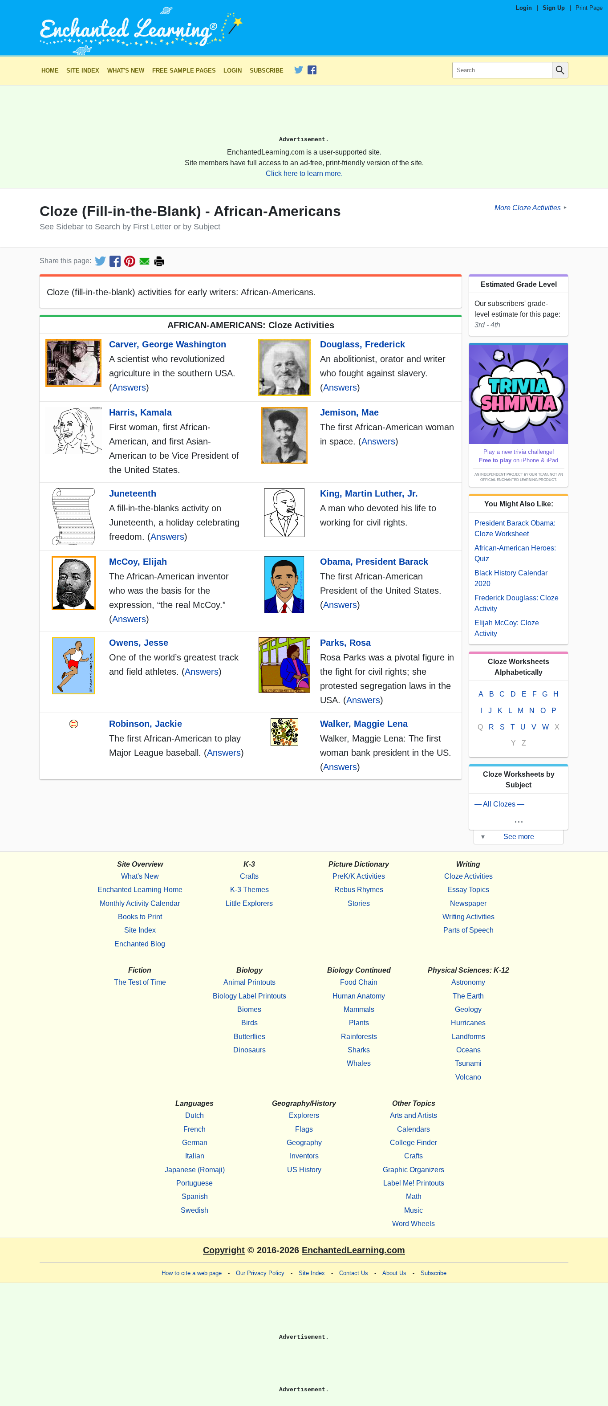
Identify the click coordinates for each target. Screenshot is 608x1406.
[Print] (159, 261)
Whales (359, 1063)
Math (414, 1196)
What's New (125, 70)
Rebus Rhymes (358, 889)
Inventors (304, 1156)
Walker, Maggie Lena (364, 724)
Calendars (413, 1129)
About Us (394, 1273)
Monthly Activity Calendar (140, 903)
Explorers (304, 1115)
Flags (304, 1129)
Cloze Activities (468, 876)
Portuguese (194, 1183)
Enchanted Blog (139, 944)
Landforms (468, 1036)
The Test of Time (140, 982)
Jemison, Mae (349, 412)
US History (304, 1170)
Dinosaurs (249, 1050)
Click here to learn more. (304, 173)
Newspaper (468, 903)
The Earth (468, 996)
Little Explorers (249, 903)
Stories (359, 903)
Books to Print (140, 917)
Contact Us (353, 1273)
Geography (304, 1142)
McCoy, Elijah (138, 561)
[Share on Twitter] (100, 261)
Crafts (249, 876)
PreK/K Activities (358, 876)
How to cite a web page (192, 1273)
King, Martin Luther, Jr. (369, 493)
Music (413, 1210)
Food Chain (358, 982)
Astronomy (468, 982)
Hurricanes (468, 1023)
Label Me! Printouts (413, 1183)
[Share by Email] (144, 261)
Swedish (194, 1210)
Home (50, 70)
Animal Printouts (249, 982)
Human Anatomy (358, 996)
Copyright (224, 1250)
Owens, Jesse (138, 643)
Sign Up (554, 7)
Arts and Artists (413, 1115)
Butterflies (249, 1036)
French (194, 1129)
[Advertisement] (304, 114)
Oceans (468, 1050)
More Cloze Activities (528, 207)
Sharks (359, 1050)
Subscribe (267, 70)
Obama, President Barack (374, 561)
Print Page (589, 7)
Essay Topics (468, 889)
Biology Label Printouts (249, 996)
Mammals (359, 1009)
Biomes (249, 1009)
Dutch (194, 1115)
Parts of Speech (468, 930)
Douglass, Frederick (362, 344)
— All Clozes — (499, 804)
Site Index (82, 70)
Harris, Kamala (140, 412)
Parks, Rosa (345, 643)
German (194, 1142)
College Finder (413, 1142)
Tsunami (468, 1063)
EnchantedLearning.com (353, 1250)
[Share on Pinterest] (129, 261)
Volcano (468, 1077)
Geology (468, 1009)
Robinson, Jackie (145, 724)
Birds (249, 1023)
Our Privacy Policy (260, 1273)
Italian (194, 1156)
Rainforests (359, 1036)
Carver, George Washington (167, 344)
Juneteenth (132, 493)
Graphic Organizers (413, 1170)
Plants (359, 1023)
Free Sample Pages (184, 70)
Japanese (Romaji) (195, 1170)
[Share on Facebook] (115, 261)
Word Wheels (413, 1223)
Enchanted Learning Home (139, 889)
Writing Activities (468, 917)
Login (524, 7)
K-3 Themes (249, 889)
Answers (129, 387)
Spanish (195, 1196)
